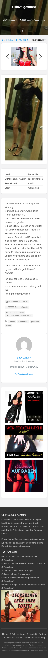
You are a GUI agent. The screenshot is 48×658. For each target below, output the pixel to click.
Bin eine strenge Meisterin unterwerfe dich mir (23, 584)
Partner (42, 634)
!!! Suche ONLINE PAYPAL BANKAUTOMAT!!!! (23, 563)
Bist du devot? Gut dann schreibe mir (19, 556)
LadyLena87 (24, 357)
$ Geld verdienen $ (19, 634)
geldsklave (35, 322)
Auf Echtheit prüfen (12, 637)
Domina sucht (11, 20)
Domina (12, 322)
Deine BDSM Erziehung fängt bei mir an (20, 577)
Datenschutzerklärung (34, 637)
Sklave (8, 326)
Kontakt (33, 634)
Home (5, 634)
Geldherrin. (23, 322)
